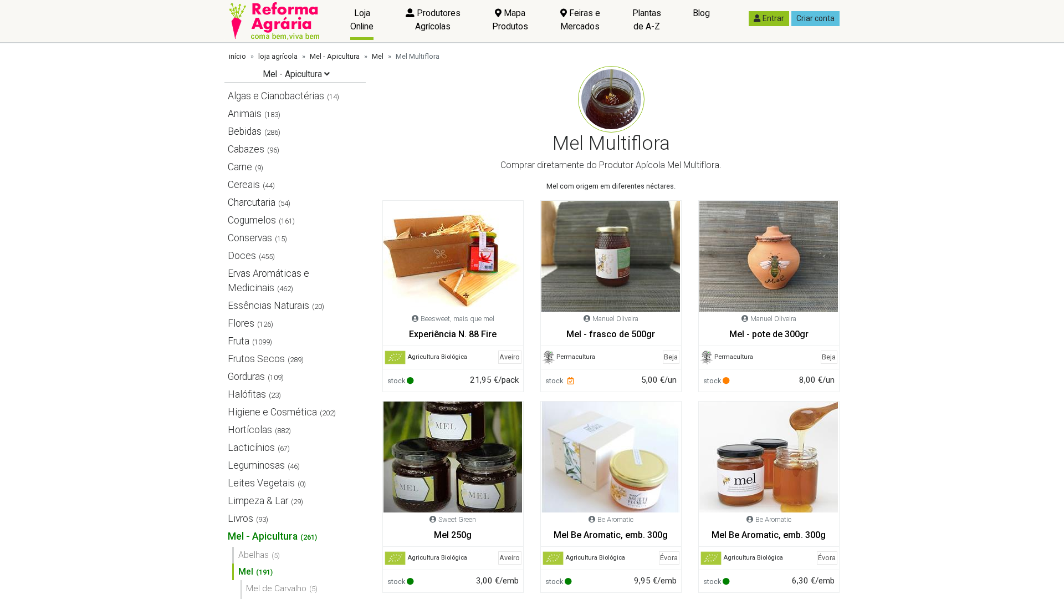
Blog (701, 13)
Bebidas (245, 131)
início (237, 56)
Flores (241, 323)
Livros (240, 518)
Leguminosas (256, 465)
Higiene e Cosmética (272, 412)
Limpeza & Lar (258, 500)
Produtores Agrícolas (438, 20)
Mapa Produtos (510, 20)
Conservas (250, 237)
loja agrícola (278, 56)
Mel (377, 56)
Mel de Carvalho (276, 588)
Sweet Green (457, 519)
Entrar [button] (773, 18)
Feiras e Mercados (580, 20)
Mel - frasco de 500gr (610, 334)
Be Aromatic (615, 519)
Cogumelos (252, 220)
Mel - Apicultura (335, 56)
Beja (671, 357)
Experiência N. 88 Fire (453, 334)
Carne (240, 166)
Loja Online (362, 20)
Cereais (244, 184)
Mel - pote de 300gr (769, 334)
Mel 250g (453, 535)
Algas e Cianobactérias (276, 95)
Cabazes (246, 149)
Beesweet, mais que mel (457, 318)
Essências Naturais (268, 305)
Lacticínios (251, 447)
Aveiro (509, 357)
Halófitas (247, 394)
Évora (669, 558)
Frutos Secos (256, 358)
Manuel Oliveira (615, 318)
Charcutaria (251, 202)
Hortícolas (250, 429)
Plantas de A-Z (646, 20)
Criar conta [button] (815, 18)
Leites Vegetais (261, 483)
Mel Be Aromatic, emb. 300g (611, 535)
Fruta (238, 341)
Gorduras (246, 376)
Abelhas (253, 555)
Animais (245, 113)
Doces (242, 255)
